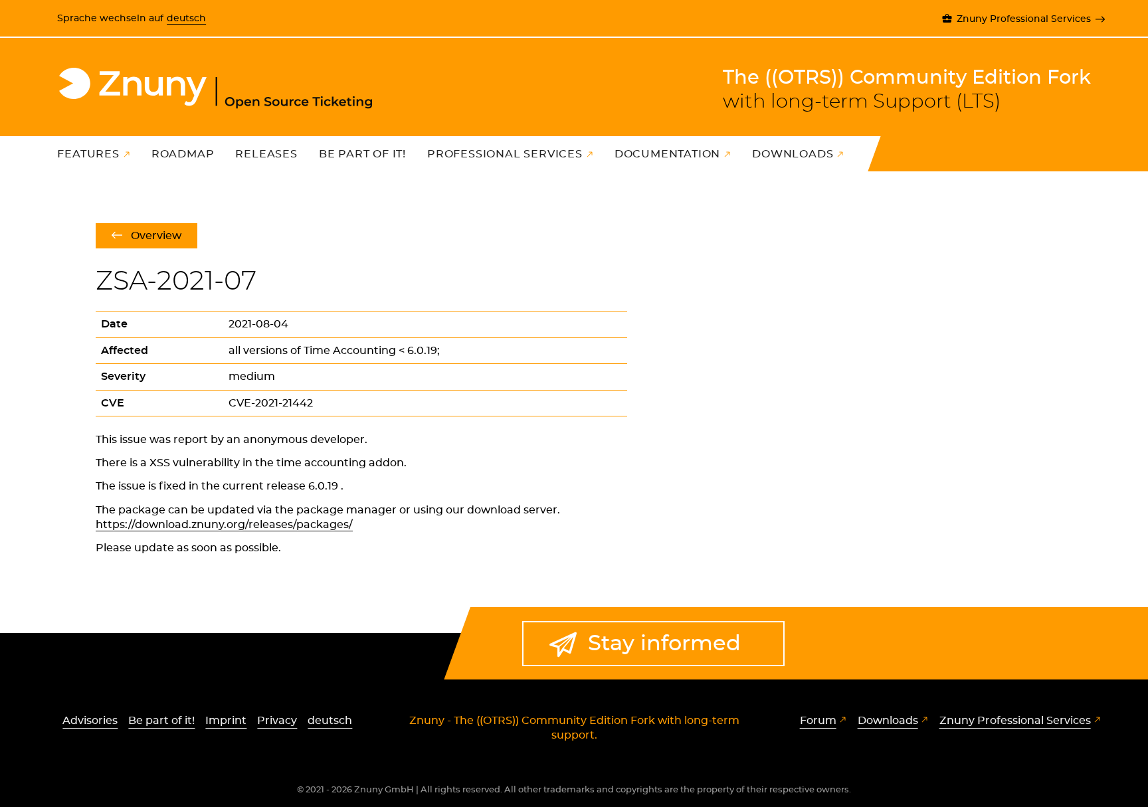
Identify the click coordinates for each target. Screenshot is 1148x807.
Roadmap (183, 154)
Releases (266, 154)
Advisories (90, 720)
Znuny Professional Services (1023, 19)
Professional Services (505, 154)
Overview (156, 235)
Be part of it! (362, 154)
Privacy (277, 720)
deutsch (186, 18)
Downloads (792, 154)
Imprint (225, 720)
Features (88, 154)
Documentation (667, 154)
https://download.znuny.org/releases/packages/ (224, 524)
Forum (818, 720)
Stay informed (664, 643)
